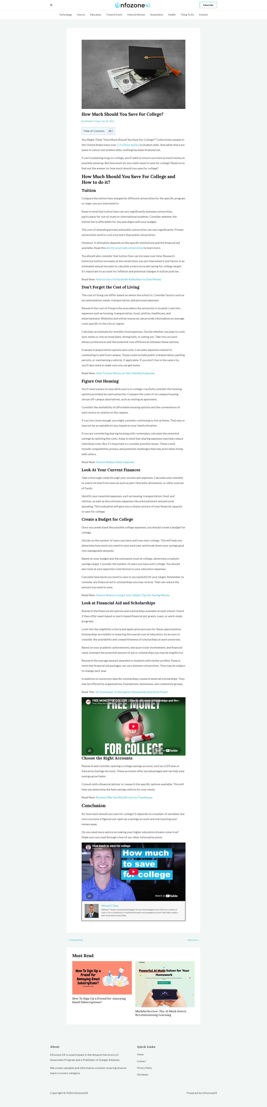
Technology (65, 14)
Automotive (156, 14)
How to (81, 14)
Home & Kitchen (136, 14)
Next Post (194, 940)
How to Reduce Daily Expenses (115, 462)
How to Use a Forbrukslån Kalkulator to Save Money (128, 279)
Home (140, 1054)
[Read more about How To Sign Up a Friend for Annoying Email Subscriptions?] (102, 977)
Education (95, 14)
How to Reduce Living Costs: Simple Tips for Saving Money (132, 595)
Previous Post (75, 940)
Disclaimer (143, 1074)
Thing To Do (187, 14)
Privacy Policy (144, 1067)
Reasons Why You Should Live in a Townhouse (124, 797)
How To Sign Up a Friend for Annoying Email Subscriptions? (99, 1000)
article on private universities (124, 247)
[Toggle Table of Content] (109, 131)
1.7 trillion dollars (128, 144)
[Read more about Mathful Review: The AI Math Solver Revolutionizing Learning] (165, 984)
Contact (203, 14)
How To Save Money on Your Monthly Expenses (125, 373)
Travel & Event (114, 14)
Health (172, 14)
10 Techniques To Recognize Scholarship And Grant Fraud (131, 692)
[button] (51, 5)
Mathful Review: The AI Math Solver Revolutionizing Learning (161, 1013)
